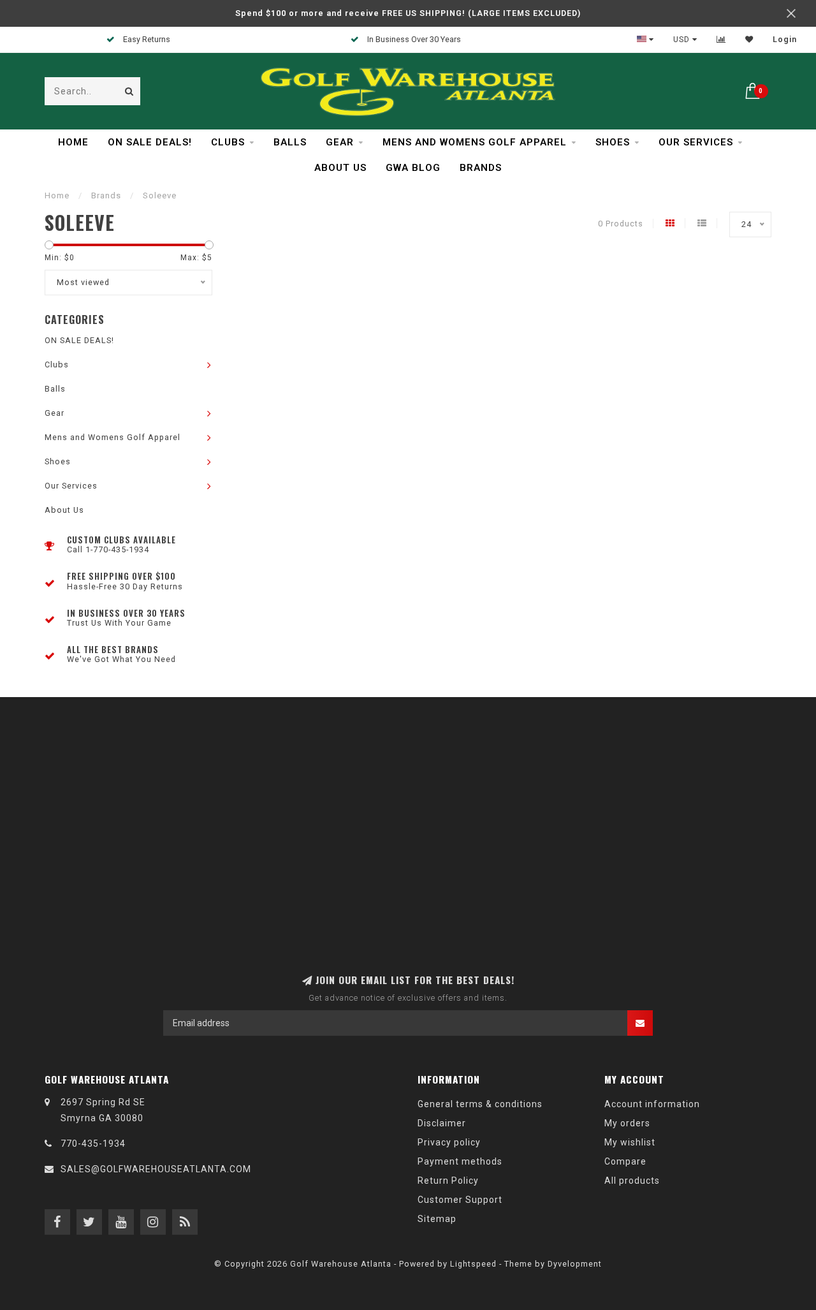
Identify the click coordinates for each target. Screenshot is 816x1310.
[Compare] (721, 39)
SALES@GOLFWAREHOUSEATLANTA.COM (156, 1169)
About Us (340, 167)
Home (73, 142)
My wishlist (629, 1142)
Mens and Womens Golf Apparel (474, 142)
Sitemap (437, 1219)
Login (785, 39)
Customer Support (460, 1200)
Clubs (228, 142)
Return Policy (448, 1180)
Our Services (696, 142)
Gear (340, 142)
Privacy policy (449, 1142)
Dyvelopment (575, 1264)
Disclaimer (442, 1123)
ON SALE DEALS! (150, 142)
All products (632, 1180)
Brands (481, 167)
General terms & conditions (480, 1104)
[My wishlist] (749, 39)
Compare (625, 1161)
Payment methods (460, 1161)
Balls (290, 142)
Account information (652, 1104)
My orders (627, 1123)
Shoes (612, 142)
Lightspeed (473, 1264)
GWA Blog (413, 167)
